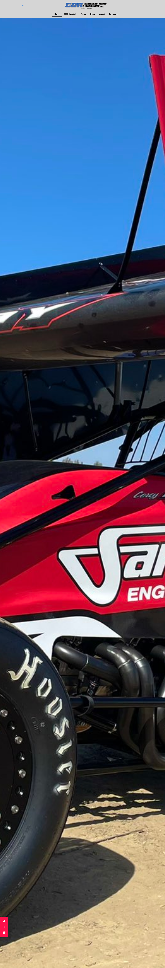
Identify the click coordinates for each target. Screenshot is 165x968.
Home (56, 14)
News (83, 14)
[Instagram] (4, 927)
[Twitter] (4, 921)
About (102, 14)
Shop (92, 14)
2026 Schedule (70, 14)
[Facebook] (4, 933)
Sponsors (113, 14)
